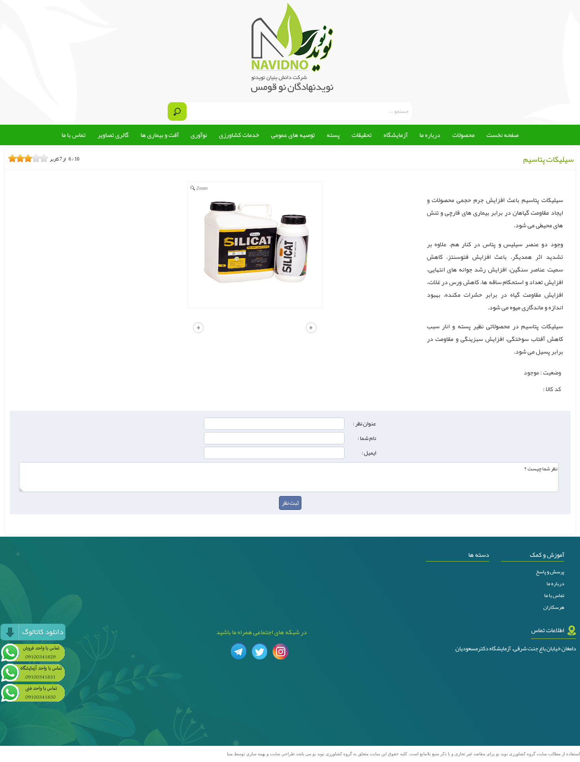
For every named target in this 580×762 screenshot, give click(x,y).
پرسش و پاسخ (550, 572)
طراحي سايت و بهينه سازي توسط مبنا (261, 754)
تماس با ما (554, 595)
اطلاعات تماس (547, 630)
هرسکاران (553, 607)
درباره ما (555, 584)
